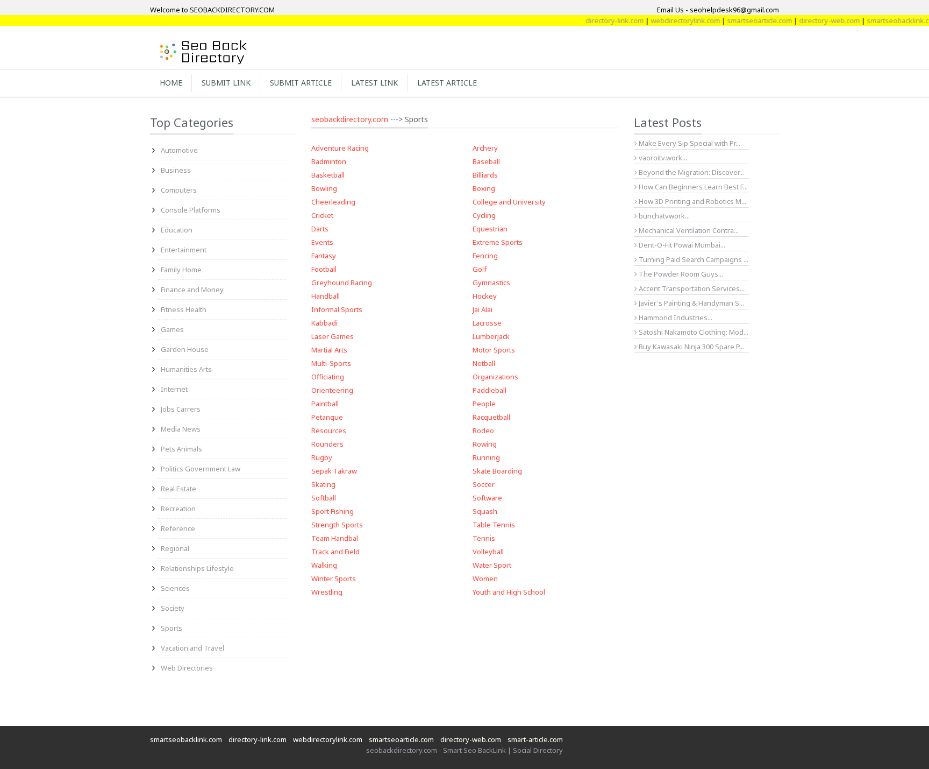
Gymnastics (491, 282)
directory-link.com (604, 20)
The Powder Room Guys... (680, 274)
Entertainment (183, 250)
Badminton (328, 161)
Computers (179, 190)
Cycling (484, 215)
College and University (509, 202)
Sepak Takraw (334, 471)
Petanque (327, 417)
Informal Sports (336, 309)
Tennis (484, 538)
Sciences (175, 588)
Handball (325, 296)
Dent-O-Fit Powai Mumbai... (681, 245)
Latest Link (374, 82)
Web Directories (187, 668)
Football (324, 269)
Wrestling (326, 592)
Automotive (179, 150)
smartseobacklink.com (892, 20)
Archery (485, 148)
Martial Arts (329, 350)
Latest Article (447, 82)
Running (486, 457)
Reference (178, 528)
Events (322, 242)
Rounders (327, 444)
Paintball (325, 403)
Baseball (486, 161)
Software (487, 498)
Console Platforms (190, 210)
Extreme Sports (498, 242)
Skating (323, 484)
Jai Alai (482, 309)
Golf (480, 269)
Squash (485, 511)
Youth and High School (509, 592)
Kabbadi (324, 323)
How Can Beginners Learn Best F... (692, 187)
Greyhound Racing (341, 282)
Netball (484, 363)
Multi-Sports (331, 363)
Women (485, 578)
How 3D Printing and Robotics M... (691, 201)
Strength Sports (337, 525)
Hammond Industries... (674, 317)
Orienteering (332, 390)
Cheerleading (333, 202)
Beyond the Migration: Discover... (690, 172)
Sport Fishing (332, 511)
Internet (174, 389)
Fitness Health (183, 309)
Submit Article (301, 82)
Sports (171, 628)
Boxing (484, 188)
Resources (328, 430)
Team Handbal (334, 538)
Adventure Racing (340, 148)
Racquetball (491, 417)
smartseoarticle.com (748, 20)
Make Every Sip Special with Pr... (688, 143)
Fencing (485, 255)
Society (172, 608)
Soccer (484, 484)
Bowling (324, 188)
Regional (175, 548)
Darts (319, 229)
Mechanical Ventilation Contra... (688, 230)
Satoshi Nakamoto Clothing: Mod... (692, 332)
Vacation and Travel (192, 648)
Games (172, 329)
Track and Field (335, 551)
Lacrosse (487, 323)
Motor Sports (494, 350)
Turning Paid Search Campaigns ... (692, 259)
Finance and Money (192, 289)
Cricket (322, 215)
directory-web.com (818, 20)
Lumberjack (491, 336)
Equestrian (490, 229)
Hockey (485, 296)
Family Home (181, 269)
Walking (324, 565)
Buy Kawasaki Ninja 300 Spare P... (690, 346)
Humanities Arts (186, 369)
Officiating (327, 377)
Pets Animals (181, 449)
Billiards (485, 175)
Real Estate (178, 488)
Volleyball (488, 551)
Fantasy (323, 255)
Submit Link (226, 82)
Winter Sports (333, 578)
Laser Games (332, 336)
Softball (323, 498)
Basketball (328, 175)
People (484, 403)
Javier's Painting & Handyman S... (690, 303)
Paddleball (489, 390)
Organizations (495, 377)
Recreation (178, 508)
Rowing (485, 444)
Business (176, 170)
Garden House (185, 349)
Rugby (321, 457)
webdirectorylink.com (674, 20)
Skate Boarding (497, 471)
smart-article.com (535, 739)
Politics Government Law (200, 469)
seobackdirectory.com (349, 119)
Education (176, 230)
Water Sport (492, 565)
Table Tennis (494, 525)
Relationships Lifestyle (197, 568)
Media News (181, 429)
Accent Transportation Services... (691, 288)
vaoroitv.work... (662, 158)
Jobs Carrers (181, 409)
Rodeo (483, 430)
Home (171, 82)
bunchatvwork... (663, 216)
